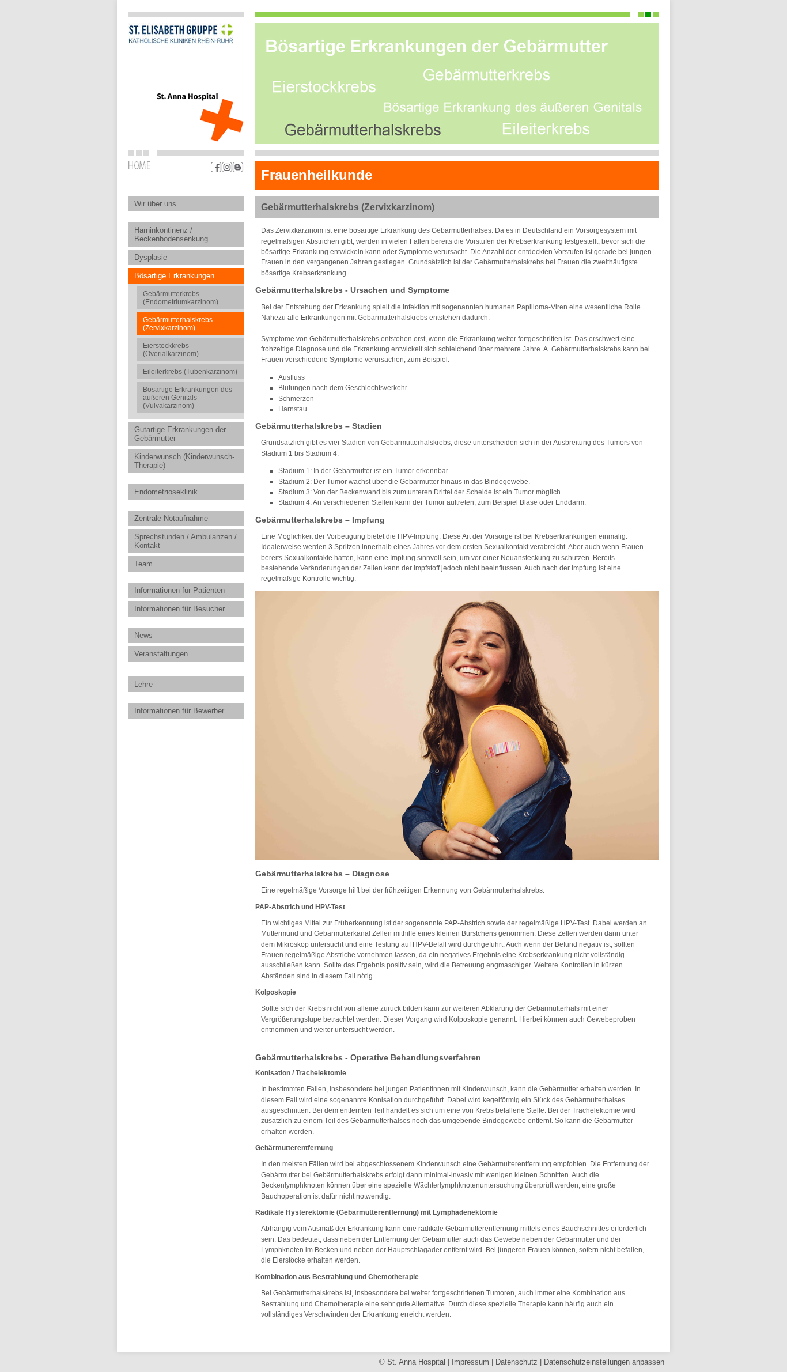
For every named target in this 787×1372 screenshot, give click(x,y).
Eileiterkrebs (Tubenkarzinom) (190, 372)
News (143, 635)
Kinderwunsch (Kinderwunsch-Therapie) (184, 461)
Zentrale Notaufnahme (171, 518)
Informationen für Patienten (179, 590)
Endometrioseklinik (166, 491)
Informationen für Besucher (179, 608)
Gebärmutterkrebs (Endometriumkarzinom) (180, 298)
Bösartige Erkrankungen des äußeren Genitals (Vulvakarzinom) (187, 397)
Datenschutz (516, 1362)
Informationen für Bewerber (179, 710)
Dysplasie (150, 257)
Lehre (143, 684)
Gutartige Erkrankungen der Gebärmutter (180, 434)
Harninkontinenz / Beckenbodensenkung (171, 234)
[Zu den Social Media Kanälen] (227, 167)
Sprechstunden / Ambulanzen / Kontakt (185, 541)
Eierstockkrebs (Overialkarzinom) (171, 350)
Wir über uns (155, 203)
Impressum (470, 1362)
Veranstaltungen (161, 653)
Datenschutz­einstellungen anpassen (604, 1362)
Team (143, 564)
